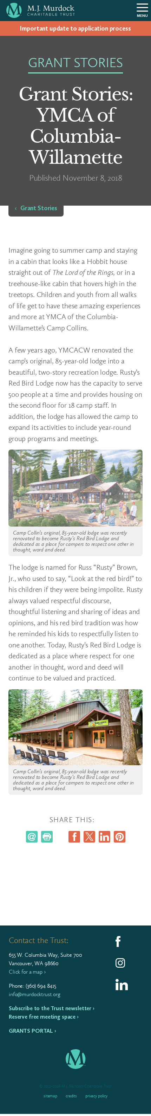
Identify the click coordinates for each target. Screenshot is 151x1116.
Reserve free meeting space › (44, 1016)
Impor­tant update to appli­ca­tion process (75, 28)
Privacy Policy (96, 1096)
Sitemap (50, 1096)
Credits (71, 1096)
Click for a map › (27, 971)
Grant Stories (38, 208)
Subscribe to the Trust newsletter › (51, 1008)
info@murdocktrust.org (34, 994)
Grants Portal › (32, 1030)
